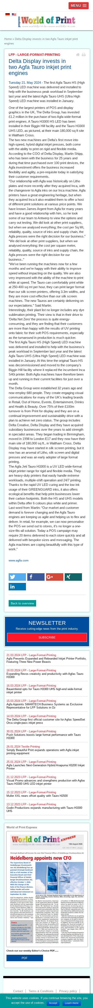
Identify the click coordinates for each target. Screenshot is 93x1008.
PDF (25, 958)
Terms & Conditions (41, 991)
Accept (53, 1003)
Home (8, 39)
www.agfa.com (19, 560)
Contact (18, 991)
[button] (17, 577)
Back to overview (22, 603)
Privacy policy (68, 991)
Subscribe (47, 637)
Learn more (72, 1003)
